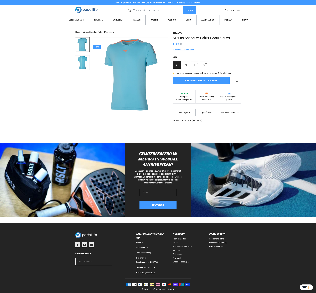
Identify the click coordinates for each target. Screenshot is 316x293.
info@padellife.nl (148, 273)
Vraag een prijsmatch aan (183, 49)
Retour (175, 243)
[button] (238, 10)
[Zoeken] (129, 10)
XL (205, 66)
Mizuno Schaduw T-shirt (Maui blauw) (98, 32)
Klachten (176, 250)
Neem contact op (179, 239)
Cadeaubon (177, 254)
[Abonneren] (109, 262)
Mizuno (178, 32)
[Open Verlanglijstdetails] (226, 10)
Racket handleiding (216, 239)
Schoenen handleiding (218, 243)
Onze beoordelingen (181, 262)
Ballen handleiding (216, 247)
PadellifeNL (153, 289)
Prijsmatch (177, 258)
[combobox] (158, 10)
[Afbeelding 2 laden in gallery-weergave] (82, 62)
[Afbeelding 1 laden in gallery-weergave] (82, 44)
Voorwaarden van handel (182, 247)
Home (77, 32)
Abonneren (158, 204)
